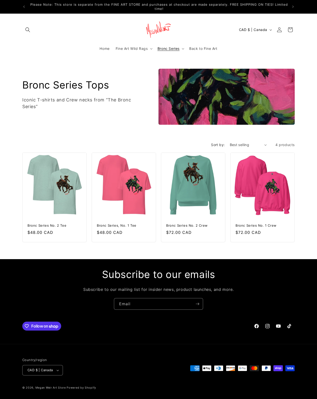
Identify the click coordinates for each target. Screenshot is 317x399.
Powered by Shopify (81, 387)
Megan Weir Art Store (50, 387)
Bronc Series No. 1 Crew (256, 225)
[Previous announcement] (24, 6)
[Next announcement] (293, 6)
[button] (27, 29)
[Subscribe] (197, 304)
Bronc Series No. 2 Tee (46, 225)
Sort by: (218, 145)
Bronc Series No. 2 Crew (187, 225)
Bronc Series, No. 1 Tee (116, 225)
